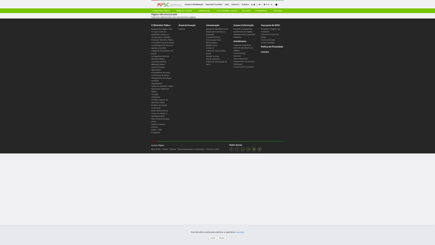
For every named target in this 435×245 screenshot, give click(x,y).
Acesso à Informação (194, 4)
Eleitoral (182, 29)
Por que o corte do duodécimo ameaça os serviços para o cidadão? (160, 34)
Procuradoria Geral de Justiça (162, 42)
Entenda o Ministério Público (162, 40)
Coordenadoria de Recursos (162, 45)
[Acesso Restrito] (276, 4)
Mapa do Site (156, 149)
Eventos (154, 127)
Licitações (246, 11)
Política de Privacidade (272, 46)
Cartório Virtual (239, 53)
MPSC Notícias (211, 42)
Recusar (222, 238)
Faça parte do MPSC (214, 4)
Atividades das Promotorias (244, 34)
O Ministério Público (161, 25)
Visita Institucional (240, 59)
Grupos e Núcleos (158, 124)
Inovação (154, 94)
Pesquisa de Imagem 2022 (161, 29)
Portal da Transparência (242, 29)
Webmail (173, 149)
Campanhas (155, 97)
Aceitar (212, 238)
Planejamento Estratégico (161, 78)
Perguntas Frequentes (242, 45)
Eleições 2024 (211, 45)
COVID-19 (210, 48)
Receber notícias (212, 56)
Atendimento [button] (261, 11)
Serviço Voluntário (268, 42)
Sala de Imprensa (213, 59)
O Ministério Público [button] (161, 11)
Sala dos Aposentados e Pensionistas (191, 149)
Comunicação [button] (204, 11)
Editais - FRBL (156, 130)
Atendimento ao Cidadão (243, 32)
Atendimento (239, 41)
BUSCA (246, 4)
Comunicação (212, 25)
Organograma (156, 83)
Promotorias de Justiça (160, 75)
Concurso (277, 11)
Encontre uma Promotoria (243, 67)
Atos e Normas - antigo (226, 11)
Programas (155, 132)
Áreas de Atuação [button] (184, 11)
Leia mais (240, 232)
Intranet (165, 149)
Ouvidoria (155, 81)
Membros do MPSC (158, 48)
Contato (235, 4)
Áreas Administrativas (159, 110)
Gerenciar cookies (212, 149)
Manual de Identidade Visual (217, 29)
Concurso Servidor (268, 40)
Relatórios (237, 37)
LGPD (227, 4)
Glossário (237, 56)
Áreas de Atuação (187, 25)
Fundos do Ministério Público (162, 86)
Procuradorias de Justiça (160, 72)
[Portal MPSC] (171, 4)
